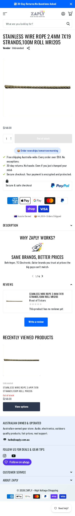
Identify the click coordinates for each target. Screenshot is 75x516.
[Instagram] (4, 455)
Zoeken (68, 24)
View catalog (5, 13)
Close (71, 4)
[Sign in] (63, 13)
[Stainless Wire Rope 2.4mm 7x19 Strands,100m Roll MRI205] (21, 360)
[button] (12, 135)
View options (21, 406)
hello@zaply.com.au (18, 439)
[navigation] (32, 276)
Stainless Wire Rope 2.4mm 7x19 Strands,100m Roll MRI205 (20, 389)
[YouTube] (13, 455)
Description (10, 225)
